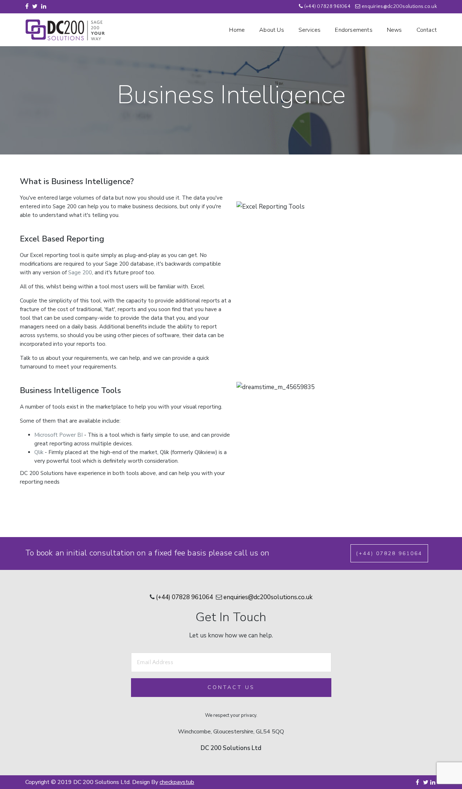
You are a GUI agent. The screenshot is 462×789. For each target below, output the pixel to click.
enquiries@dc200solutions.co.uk (399, 6)
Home (237, 30)
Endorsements (353, 30)
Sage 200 (80, 272)
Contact (427, 30)
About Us (271, 30)
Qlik (38, 452)
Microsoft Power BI (58, 435)
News (394, 30)
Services (309, 30)
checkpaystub (177, 782)
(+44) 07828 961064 (327, 6)
